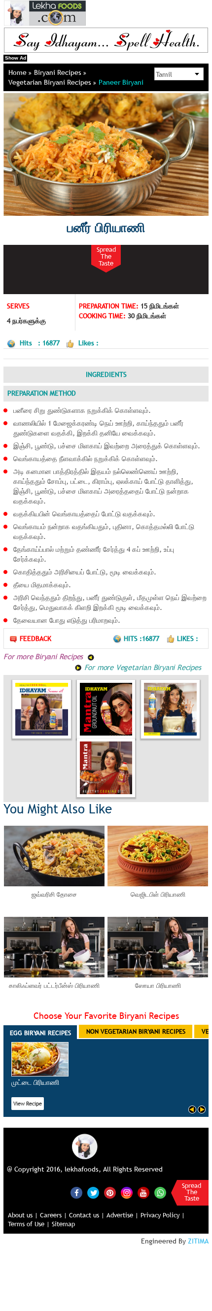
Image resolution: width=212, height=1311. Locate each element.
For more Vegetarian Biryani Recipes (141, 667)
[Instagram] (127, 1191)
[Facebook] (76, 1193)
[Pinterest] (110, 1193)
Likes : (187, 638)
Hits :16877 (142, 638)
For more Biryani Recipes (44, 656)
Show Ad (15, 58)
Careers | (53, 1214)
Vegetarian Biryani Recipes (50, 82)
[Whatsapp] (160, 1193)
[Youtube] (143, 1193)
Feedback (35, 638)
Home (18, 72)
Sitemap (63, 1223)
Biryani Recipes (58, 72)
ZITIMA (198, 1241)
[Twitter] (93, 1193)
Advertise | (122, 1214)
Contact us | (87, 1214)
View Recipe (27, 1104)
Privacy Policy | (163, 1214)
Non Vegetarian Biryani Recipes (135, 1031)
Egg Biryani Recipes (40, 1032)
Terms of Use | (29, 1223)
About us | (23, 1214)
